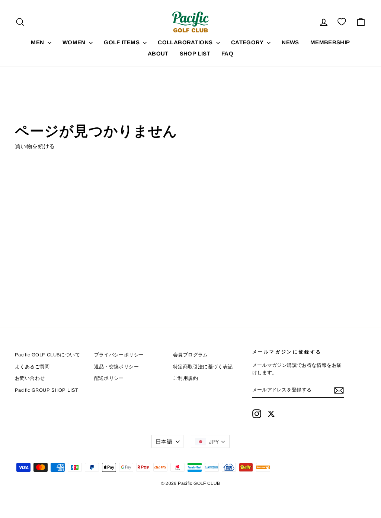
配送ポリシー (109, 378)
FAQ (227, 53)
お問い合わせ (30, 378)
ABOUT (158, 53)
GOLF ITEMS (122, 42)
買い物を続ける (35, 146)
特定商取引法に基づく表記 (203, 366)
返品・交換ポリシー (116, 366)
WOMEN (75, 42)
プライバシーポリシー (119, 354)
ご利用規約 (185, 378)
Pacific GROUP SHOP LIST (47, 390)
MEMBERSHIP (330, 42)
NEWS (290, 42)
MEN (38, 42)
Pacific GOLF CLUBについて (47, 354)
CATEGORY (248, 42)
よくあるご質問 (32, 366)
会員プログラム (190, 354)
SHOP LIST (195, 53)
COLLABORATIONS (186, 42)
